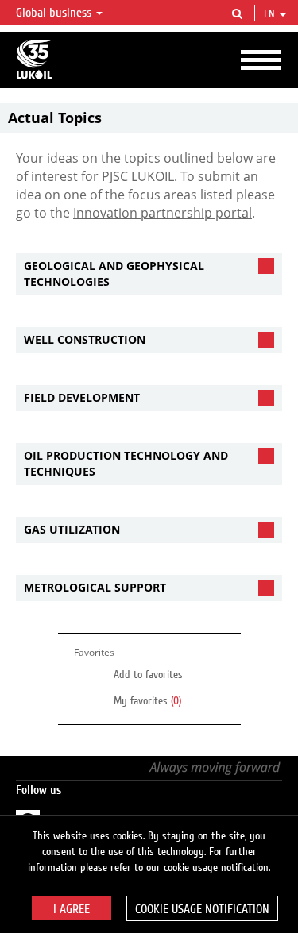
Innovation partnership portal (162, 213)
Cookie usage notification (202, 909)
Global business (55, 13)
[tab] (149, 274)
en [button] (271, 14)
